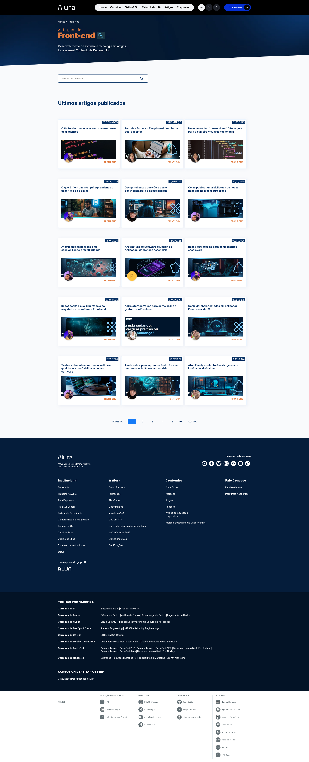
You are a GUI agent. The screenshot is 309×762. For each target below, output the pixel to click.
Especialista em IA (129, 608)
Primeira (117, 421)
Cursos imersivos (118, 539)
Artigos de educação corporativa (177, 514)
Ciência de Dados (110, 615)
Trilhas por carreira (76, 602)
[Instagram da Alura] (226, 463)
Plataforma (114, 500)
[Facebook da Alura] (212, 463)
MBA (91, 678)
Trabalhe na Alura (67, 493)
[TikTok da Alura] (248, 463)
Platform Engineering (112, 628)
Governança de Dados (153, 615)
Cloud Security (108, 621)
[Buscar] (209, 7)
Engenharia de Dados (178, 615)
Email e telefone (233, 487)
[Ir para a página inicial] (66, 7)
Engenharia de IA (110, 608)
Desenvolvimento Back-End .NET (154, 648)
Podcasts (170, 506)
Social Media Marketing (152, 657)
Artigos (168, 7)
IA (159, 7)
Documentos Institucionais (71, 545)
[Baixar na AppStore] (240, 463)
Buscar (139, 78)
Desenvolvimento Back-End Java (118, 651)
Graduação (64, 678)
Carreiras (116, 7)
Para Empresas (66, 500)
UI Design (106, 635)
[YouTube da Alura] (204, 463)
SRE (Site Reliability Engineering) (141, 628)
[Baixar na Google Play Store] (233, 463)
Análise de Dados (130, 615)
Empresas (183, 7)
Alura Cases (172, 487)
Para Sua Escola (66, 506)
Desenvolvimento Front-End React (159, 641)
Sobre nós (63, 487)
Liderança (106, 657)
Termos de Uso (66, 526)
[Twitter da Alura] (219, 463)
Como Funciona (117, 487)
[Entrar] (216, 7)
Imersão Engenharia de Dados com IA (185, 522)
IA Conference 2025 (119, 532)
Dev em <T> (115, 519)
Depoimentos (116, 506)
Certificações (116, 545)
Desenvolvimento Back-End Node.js (156, 651)
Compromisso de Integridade (73, 519)
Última (192, 421)
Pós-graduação (79, 678)
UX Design (118, 635)
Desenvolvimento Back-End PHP (118, 648)
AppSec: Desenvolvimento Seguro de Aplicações (144, 621)
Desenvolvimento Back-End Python (192, 648)
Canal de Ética (65, 532)
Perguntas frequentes (236, 493)
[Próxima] (180, 421)
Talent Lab (148, 7)
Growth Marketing (176, 657)
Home (103, 7)
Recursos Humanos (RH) (126, 657)
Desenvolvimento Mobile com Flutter (120, 641)
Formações (115, 493)
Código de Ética (66, 539)
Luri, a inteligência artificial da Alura (127, 526)
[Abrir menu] (201, 7)
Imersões (170, 493)
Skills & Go (131, 7)
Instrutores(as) (116, 513)
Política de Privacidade (70, 513)
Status (61, 551)
